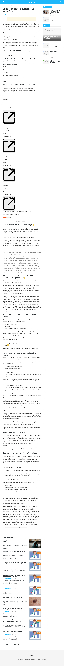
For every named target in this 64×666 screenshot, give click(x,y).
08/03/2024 (14, 634)
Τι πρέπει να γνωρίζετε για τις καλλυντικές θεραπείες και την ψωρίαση (14, 575)
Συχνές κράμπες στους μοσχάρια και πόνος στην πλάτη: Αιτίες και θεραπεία (55, 45)
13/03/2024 (14, 588)
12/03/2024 (14, 599)
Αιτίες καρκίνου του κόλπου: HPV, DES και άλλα (14, 551)
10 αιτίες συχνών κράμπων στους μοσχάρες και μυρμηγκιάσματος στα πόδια (55, 54)
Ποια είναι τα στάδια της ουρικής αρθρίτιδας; (14, 586)
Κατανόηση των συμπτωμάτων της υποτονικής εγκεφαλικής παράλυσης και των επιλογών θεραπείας (14, 564)
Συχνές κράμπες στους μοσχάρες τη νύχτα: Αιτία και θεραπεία (55, 61)
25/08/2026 (53, 57)
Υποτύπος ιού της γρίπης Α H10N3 (54, 18)
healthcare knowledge (10, 527)
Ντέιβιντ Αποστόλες (8, 14)
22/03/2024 (14, 543)
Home (4, 5)
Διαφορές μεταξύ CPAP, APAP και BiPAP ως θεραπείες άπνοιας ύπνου (55, 12)
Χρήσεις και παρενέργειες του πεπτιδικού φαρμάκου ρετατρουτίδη (51, 37)
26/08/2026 (46, 40)
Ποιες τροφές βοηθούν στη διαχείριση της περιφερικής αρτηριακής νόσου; (13, 632)
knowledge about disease (21, 527)
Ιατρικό (31, 2)
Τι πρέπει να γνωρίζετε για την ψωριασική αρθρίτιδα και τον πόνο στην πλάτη (13, 620)
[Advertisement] (21, 19)
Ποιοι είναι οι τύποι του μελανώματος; (12, 597)
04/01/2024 (16, 14)
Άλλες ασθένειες (13, 5)
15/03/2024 (14, 553)
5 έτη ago (52, 15)
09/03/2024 (14, 611)
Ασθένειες (8, 5)
